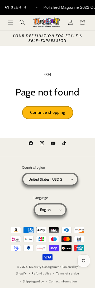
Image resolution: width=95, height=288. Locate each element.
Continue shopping (47, 112)
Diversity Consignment (45, 267)
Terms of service (67, 273)
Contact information (63, 281)
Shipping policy (33, 281)
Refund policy (41, 273)
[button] (10, 22)
